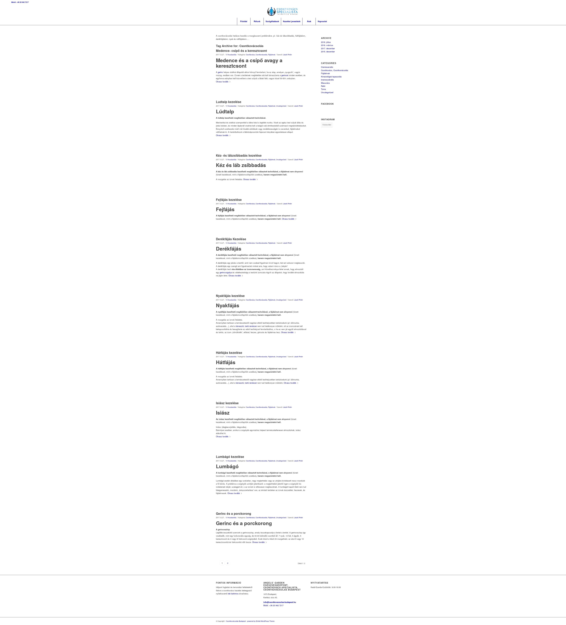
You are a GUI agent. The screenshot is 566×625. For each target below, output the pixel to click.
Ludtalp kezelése (228, 101)
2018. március (327, 45)
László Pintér (287, 54)
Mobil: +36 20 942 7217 (20, 2)
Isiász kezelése (227, 403)
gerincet (284, 75)
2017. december (328, 48)
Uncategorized (281, 106)
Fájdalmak (271, 54)
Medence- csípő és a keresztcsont (241, 50)
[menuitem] (243, 21)
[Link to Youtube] (548, 11)
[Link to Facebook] (543, 11)
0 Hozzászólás (231, 54)
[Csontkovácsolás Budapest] (283, 11)
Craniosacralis (327, 67)
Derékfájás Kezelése (231, 239)
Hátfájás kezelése (229, 352)
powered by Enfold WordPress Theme (260, 621)
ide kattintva (233, 593)
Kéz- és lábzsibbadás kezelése (239, 155)
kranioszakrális (327, 79)
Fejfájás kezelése (229, 199)
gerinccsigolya (226, 272)
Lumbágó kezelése (230, 456)
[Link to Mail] (552, 11)
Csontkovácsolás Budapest (236, 621)
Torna (323, 89)
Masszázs (325, 82)
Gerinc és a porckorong (233, 513)
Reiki (323, 86)
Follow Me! (327, 124)
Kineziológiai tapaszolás (331, 76)
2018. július (326, 42)
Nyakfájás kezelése (230, 295)
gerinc (220, 72)
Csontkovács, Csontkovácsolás (256, 54)
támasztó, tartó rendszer (246, 326)
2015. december (328, 51)
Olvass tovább (222, 81)
